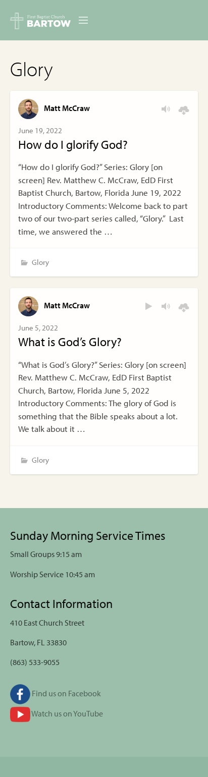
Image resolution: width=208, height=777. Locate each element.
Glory (40, 262)
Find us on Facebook (65, 693)
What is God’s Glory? (70, 341)
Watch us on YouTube (66, 713)
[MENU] (78, 20)
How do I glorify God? (73, 144)
